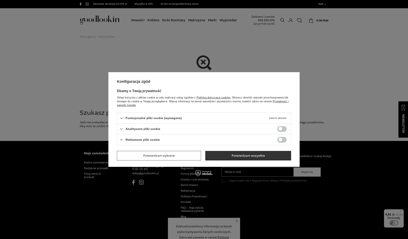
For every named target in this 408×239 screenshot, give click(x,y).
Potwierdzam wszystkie (248, 155)
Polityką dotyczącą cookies (214, 97)
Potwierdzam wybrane (159, 155)
